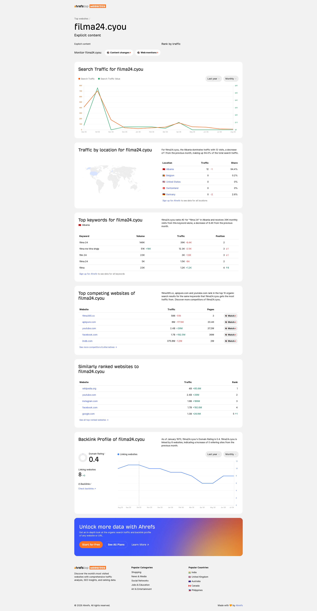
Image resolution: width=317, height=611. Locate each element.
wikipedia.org (89, 388)
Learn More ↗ (140, 544)
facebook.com (89, 334)
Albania (170, 169)
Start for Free (91, 544)
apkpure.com (89, 322)
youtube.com (89, 328)
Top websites (81, 18)
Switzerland (172, 188)
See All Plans (116, 544)
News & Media (138, 576)
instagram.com (90, 401)
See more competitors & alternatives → (98, 347)
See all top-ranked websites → (93, 420)
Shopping (136, 572)
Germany (170, 194)
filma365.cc (88, 315)
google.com (88, 413)
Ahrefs (239, 605)
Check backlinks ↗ (87, 488)
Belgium (170, 175)
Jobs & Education (140, 585)
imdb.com (87, 341)
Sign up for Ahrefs (171, 200)
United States (173, 181)
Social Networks (139, 580)
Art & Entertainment (141, 589)
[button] (91, 484)
